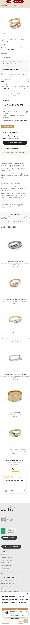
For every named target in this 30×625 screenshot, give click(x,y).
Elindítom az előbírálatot (15, 143)
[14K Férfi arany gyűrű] (15, 396)
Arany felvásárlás (18, 1)
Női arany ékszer (19, 39)
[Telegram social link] (22, 221)
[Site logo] (15, 5)
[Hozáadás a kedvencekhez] (16, 257)
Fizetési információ (6, 560)
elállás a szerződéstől (11, 547)
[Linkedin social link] (20, 221)
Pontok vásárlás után (7, 563)
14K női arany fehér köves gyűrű (15, 261)
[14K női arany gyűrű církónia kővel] (15, 320)
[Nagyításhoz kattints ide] (4, 34)
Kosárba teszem (7, 126)
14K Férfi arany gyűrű (15, 412)
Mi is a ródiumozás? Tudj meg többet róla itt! (15, 120)
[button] (27, 593)
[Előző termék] (2, 44)
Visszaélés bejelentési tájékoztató (10, 571)
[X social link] (16, 221)
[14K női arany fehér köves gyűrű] (15, 245)
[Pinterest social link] (18, 221)
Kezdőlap (3, 39)
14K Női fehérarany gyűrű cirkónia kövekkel (15, 374)
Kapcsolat (4, 554)
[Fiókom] (21, 5)
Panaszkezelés (5, 568)
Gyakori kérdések (9, 538)
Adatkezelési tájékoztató (8, 583)
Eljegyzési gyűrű (4, 338)
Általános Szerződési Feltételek (9, 586)
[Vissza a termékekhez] (4, 44)
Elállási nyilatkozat (6, 565)
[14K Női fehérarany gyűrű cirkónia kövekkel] (15, 358)
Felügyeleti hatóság (6, 574)
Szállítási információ (6, 557)
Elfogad (15, 609)
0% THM (9, 1)
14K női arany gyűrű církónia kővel (15, 336)
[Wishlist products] (24, 5)
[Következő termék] (6, 44)
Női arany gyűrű (5, 41)
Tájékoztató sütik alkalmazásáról (10, 589)
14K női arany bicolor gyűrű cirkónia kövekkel (15, 299)
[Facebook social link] (14, 221)
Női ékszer (11, 39)
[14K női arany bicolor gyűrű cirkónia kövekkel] (15, 283)
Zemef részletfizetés (7, 580)
